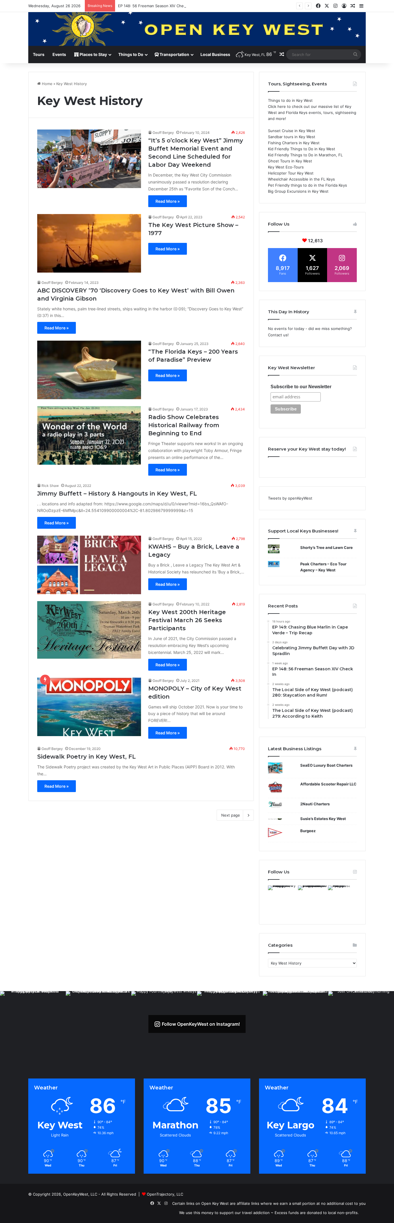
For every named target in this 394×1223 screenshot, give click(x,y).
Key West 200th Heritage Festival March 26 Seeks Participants (187, 620)
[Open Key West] (197, 29)
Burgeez (308, 830)
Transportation (174, 54)
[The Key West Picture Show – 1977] (89, 243)
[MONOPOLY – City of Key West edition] (89, 707)
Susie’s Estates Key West (323, 818)
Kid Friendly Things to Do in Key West (301, 149)
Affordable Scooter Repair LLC (328, 784)
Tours (38, 54)
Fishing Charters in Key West (294, 142)
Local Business (215, 54)
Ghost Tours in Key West (290, 161)
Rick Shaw (50, 485)
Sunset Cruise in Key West (291, 130)
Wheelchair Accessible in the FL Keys (301, 179)
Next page (230, 815)
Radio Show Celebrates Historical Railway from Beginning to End (183, 425)
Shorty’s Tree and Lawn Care (326, 547)
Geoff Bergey (163, 132)
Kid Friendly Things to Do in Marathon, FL (305, 155)
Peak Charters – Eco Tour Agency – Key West (323, 567)
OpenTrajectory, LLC (165, 1194)
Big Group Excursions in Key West (298, 191)
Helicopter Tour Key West (291, 173)
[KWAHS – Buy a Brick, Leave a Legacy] (89, 565)
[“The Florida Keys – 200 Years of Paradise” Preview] (89, 370)
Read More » (167, 201)
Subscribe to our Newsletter (301, 386)
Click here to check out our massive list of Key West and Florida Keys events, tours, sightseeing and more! (312, 112)
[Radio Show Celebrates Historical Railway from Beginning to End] (89, 435)
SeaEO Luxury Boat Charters (326, 765)
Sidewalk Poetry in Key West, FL (86, 756)
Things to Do (130, 54)
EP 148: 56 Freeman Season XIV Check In (155, 5)
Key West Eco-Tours (286, 167)
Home (46, 83)
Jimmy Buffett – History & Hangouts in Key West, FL (117, 493)
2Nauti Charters (315, 804)
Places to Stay (93, 54)
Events (59, 54)
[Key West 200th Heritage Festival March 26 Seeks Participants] (89, 630)
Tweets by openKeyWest (290, 498)
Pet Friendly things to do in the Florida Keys (307, 185)
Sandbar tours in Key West (291, 136)
